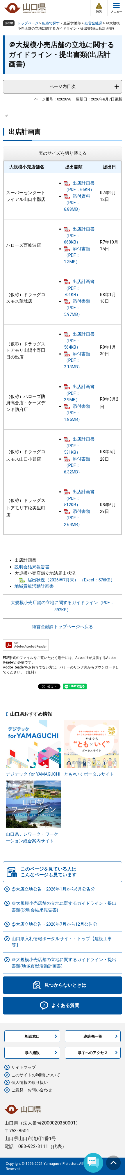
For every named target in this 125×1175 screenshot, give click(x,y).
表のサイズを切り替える (63, 153)
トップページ (27, 23)
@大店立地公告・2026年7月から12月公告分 (54, 924)
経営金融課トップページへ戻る (62, 626)
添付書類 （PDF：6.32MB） (77, 465)
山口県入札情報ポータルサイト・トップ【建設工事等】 (62, 942)
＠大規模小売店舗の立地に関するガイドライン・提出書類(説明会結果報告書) (64, 907)
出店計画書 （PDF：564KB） (79, 340)
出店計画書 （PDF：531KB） (79, 446)
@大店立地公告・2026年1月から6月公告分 (53, 889)
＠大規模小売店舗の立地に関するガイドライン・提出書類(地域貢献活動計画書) (64, 963)
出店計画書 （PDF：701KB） (79, 288)
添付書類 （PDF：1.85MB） (77, 413)
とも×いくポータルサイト (89, 774)
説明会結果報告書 (32, 567)
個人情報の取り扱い (29, 1082)
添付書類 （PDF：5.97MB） (77, 308)
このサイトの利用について (35, 1075)
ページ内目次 (62, 86)
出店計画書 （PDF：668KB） (79, 235)
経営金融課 (93, 23)
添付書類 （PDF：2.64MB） (77, 518)
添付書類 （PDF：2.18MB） (77, 360)
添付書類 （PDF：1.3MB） (77, 255)
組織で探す (51, 23)
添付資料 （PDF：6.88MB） (77, 203)
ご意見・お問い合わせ (31, 1090)
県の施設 (32, 1052)
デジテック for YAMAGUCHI (33, 774)
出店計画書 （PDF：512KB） (79, 498)
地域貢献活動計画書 (34, 586)
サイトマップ (23, 1067)
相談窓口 (32, 1036)
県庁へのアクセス (93, 1052)
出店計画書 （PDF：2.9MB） (79, 393)
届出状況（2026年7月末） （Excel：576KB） (71, 580)
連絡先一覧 (92, 1036)
